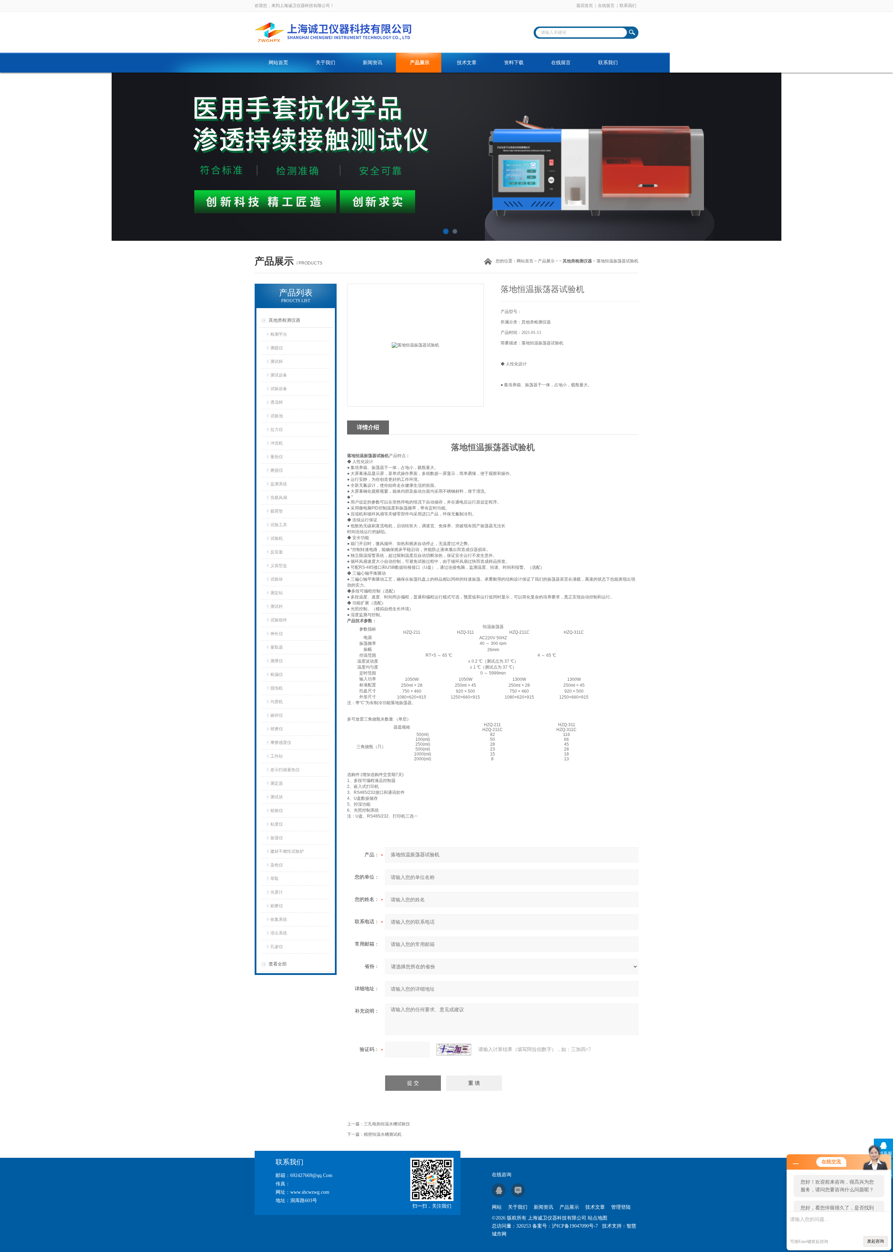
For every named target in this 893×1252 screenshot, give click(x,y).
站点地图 (597, 1218)
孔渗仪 (276, 946)
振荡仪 (276, 837)
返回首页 (584, 5)
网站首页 (278, 62)
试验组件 (278, 620)
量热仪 (276, 456)
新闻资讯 (372, 62)
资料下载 (514, 62)
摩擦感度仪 (280, 742)
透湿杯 (276, 402)
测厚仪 (276, 660)
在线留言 (606, 5)
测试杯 (276, 361)
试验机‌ (276, 538)
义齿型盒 (278, 565)
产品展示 (419, 62)
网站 (497, 1207)
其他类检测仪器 (284, 320)
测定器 (276, 783)
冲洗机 (276, 443)
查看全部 (278, 964)
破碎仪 (276, 715)
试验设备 (278, 388)
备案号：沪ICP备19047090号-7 (565, 1226)
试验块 (276, 579)
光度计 (276, 892)
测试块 (276, 797)
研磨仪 (276, 728)
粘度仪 (276, 824)
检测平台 (278, 334)
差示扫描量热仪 (285, 769)
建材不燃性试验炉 (287, 851)
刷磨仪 (276, 905)
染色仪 (276, 865)
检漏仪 (276, 674)
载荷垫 (276, 511)
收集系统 (278, 919)
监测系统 (278, 484)
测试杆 (276, 606)
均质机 (276, 701)
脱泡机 (276, 688)
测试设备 (278, 375)
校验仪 (276, 810)
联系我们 (628, 5)
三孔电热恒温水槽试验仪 (387, 1123)
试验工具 (278, 524)
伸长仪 (276, 633)
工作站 (276, 756)
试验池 (276, 415)
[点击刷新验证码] (453, 1050)
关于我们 (325, 62)
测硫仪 (276, 347)
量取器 (276, 647)
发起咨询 (875, 1241)
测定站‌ (276, 592)
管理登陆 (621, 1207)
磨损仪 (276, 470)
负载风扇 (278, 497)
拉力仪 (276, 429)
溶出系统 (278, 933)
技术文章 (466, 62)
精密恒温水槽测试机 (383, 1134)
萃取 (274, 878)
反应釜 (276, 552)
